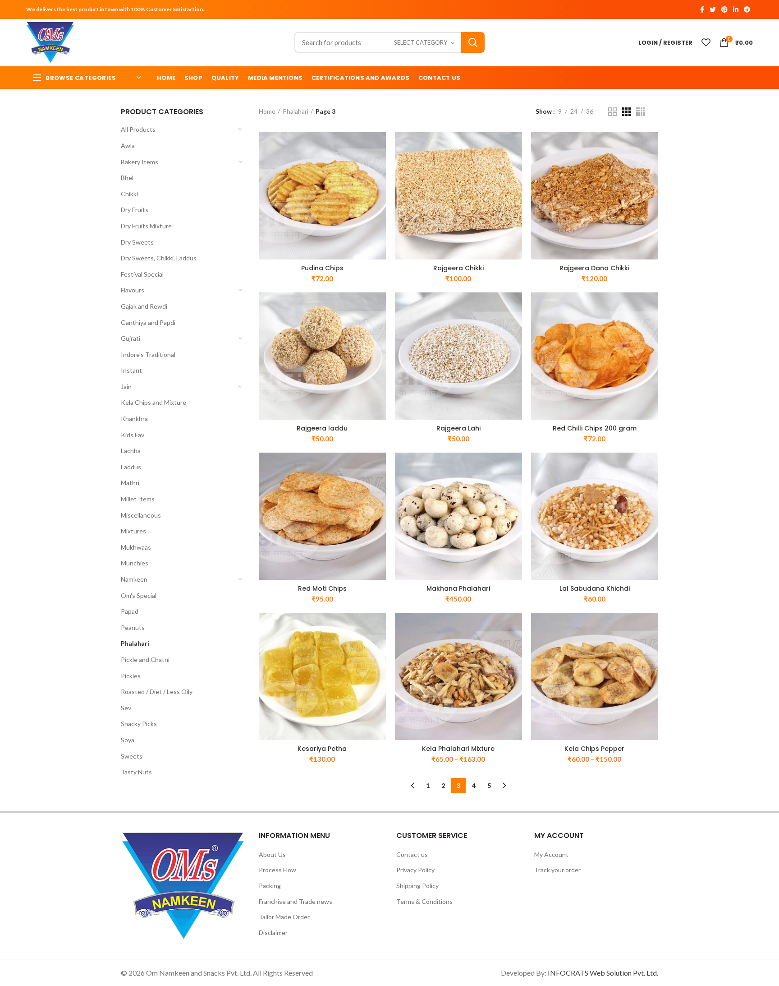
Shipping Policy (417, 885)
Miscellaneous (141, 515)
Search (473, 42)
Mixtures (133, 531)
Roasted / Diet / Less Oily (156, 691)
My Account (551, 854)
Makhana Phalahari (458, 588)
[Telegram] (747, 9)
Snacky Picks (139, 723)
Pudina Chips (322, 268)
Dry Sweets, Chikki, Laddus (159, 258)
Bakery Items (139, 162)
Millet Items (138, 499)
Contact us (412, 854)
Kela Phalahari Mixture (458, 749)
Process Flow (277, 870)
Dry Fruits (134, 209)
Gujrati (130, 338)
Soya (127, 740)
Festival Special (142, 274)
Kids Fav (132, 435)
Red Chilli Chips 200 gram (595, 428)
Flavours (132, 290)
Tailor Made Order (284, 917)
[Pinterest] (724, 9)
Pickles (131, 676)
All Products (138, 129)
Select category (420, 42)
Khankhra (134, 418)
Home (267, 111)
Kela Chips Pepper (594, 749)
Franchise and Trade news (295, 901)
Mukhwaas (136, 547)
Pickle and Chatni (145, 659)
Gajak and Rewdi (144, 306)
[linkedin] (735, 9)
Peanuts (133, 627)
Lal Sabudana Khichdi (594, 588)
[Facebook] (702, 9)
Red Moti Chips (322, 588)
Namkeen (134, 579)
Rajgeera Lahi (458, 428)
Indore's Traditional (148, 354)
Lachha (131, 450)
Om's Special (138, 595)
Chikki (129, 194)
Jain (126, 386)
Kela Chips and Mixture (153, 402)
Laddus (131, 467)
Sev (126, 708)
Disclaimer (273, 932)
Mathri (130, 482)
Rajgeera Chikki (458, 268)
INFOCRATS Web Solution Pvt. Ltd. (603, 972)
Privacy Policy (415, 870)
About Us (272, 854)
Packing (270, 885)
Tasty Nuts (136, 772)
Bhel (127, 177)
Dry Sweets (137, 242)
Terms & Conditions (424, 901)
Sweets (131, 756)
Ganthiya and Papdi (148, 322)
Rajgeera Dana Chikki (594, 268)
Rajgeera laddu (322, 428)
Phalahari (135, 643)
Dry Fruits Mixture (146, 226)
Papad (129, 611)
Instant (131, 370)
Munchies (134, 563)
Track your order (557, 870)
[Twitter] (713, 9)
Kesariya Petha (322, 749)
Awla (128, 145)
